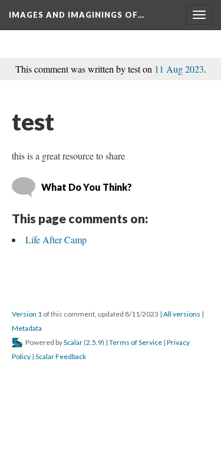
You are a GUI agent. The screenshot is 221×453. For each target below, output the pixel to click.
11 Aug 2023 (179, 69)
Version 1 (27, 313)
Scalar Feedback (60, 356)
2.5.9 (94, 342)
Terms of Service (135, 342)
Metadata (27, 328)
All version (181, 313)
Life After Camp (56, 239)
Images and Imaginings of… (76, 14)
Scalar (73, 342)
